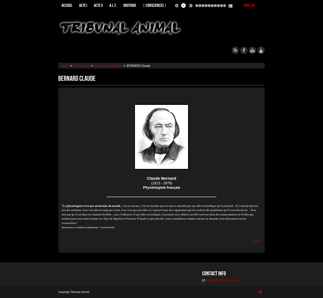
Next (177, 5)
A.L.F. (113, 5)
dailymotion (261, 50)
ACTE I (83, 5)
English (249, 5)
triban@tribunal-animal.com (224, 280)
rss (235, 50)
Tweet (257, 241)
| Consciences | (155, 5)
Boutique (129, 5)
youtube (252, 50)
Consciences (81, 65)
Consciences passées (108, 65)
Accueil (67, 5)
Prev (191, 5)
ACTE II (98, 5)
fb (244, 50)
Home (65, 65)
